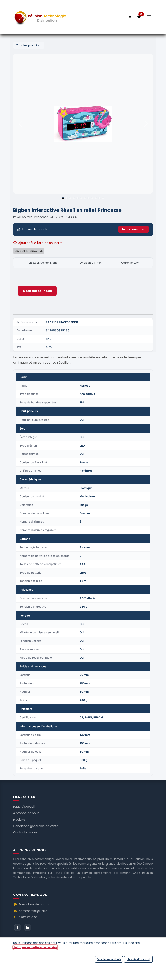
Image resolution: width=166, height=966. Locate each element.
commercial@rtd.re (33, 911)
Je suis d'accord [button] (138, 959)
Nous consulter (133, 229)
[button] (20, 124)
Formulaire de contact (35, 904)
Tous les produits (27, 45)
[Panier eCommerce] (129, 17)
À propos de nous (26, 813)
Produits (19, 819)
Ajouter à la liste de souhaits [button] (40, 242)
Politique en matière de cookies (35, 947)
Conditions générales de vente (35, 826)
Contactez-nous (37, 291)
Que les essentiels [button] (109, 959)
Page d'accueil (24, 807)
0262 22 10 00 (28, 917)
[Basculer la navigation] (149, 17)
